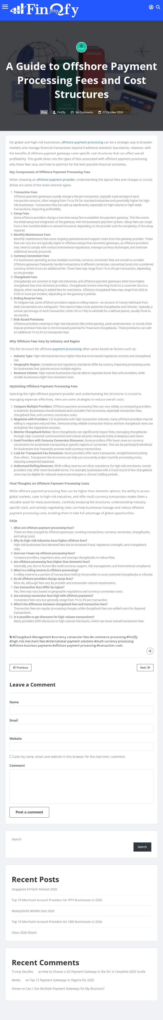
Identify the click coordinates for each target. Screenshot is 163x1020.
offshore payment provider (56, 180)
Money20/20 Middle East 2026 (33, 911)
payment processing (67, 349)
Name (14, 702)
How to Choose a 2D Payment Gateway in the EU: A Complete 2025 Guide (93, 972)
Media (16, 980)
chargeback (138, 545)
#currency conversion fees (70, 637)
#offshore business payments (31, 645)
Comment (17, 765)
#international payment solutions (70, 641)
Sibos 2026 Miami (24, 932)
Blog (44, 112)
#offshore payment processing (74, 645)
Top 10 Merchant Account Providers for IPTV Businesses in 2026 (57, 900)
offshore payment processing (82, 142)
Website (16, 738)
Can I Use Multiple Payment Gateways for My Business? (65, 988)
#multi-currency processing (113, 641)
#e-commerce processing (108, 637)
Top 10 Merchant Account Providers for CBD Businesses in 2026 (57, 922)
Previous (22, 667)
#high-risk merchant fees (27, 641)
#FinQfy (132, 637)
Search (16, 839)
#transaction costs (110, 645)
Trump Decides (22, 972)
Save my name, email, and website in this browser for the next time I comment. (69, 757)
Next (143, 667)
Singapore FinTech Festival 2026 (34, 889)
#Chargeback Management (32, 637)
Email (14, 720)
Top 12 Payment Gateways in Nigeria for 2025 (62, 980)
